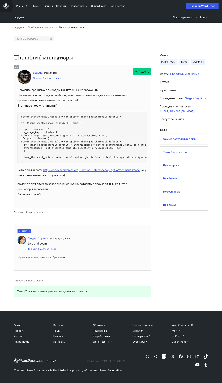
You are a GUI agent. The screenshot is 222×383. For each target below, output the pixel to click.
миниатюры (168, 61)
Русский (51, 361)
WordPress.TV (102, 341)
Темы (56, 330)
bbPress (178, 336)
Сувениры (140, 341)
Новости (19, 330)
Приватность (21, 341)
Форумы (19, 17)
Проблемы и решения (41, 27)
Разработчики (101, 336)
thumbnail (198, 61)
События (138, 330)
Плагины (58, 336)
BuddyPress (180, 341)
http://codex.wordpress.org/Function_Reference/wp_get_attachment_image (91, 170)
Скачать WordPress (202, 6)
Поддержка (100, 330)
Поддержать (142, 336)
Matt (176, 330)
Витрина (58, 325)
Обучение (99, 325)
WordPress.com (182, 325)
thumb (183, 61)
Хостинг (19, 336)
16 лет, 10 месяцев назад (47, 78)
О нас (17, 325)
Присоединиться (143, 325)
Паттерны (59, 341)
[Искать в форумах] (51, 38)
